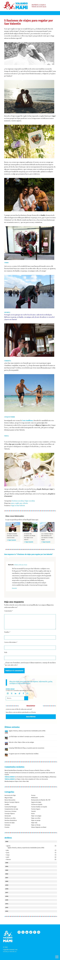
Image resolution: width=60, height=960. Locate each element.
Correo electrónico (10, 642)
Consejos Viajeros (10, 813)
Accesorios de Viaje (10, 795)
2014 (6, 903)
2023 (6, 870)
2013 (6, 907)
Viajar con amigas (36, 816)
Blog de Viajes (9, 797)
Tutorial (33, 811)
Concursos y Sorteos (10, 811)
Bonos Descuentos (10, 800)
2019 (6, 885)
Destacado (8, 816)
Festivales (7, 825)
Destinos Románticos (11, 820)
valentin (25, 503)
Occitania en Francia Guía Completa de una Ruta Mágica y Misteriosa (36, 777)
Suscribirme (31, 717)
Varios (33, 813)
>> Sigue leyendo (11, 540)
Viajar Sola (34, 822)
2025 (6, 862)
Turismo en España (36, 804)
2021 (6, 877)
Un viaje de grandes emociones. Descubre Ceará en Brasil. (12, 535)
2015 (6, 900)
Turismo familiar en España (39, 807)
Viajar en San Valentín (18, 505)
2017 (6, 892)
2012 (6, 911)
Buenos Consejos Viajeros (12, 802)
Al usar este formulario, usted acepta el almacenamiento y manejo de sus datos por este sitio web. (30, 664)
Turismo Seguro (35, 809)
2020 (6, 881)
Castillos (7, 804)
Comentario (8, 611)
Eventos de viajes (10, 822)
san (21, 503)
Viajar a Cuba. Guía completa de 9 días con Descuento (32, 779)
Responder (14, 588)
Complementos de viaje (11, 809)
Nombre (7, 632)
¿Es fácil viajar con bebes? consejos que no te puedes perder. (26, 736)
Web (5, 652)
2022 (6, 874)
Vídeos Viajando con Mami (38, 827)
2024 (6, 866)
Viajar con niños (30, 501)
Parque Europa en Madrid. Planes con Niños (37, 770)
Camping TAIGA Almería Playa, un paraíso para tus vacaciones (26, 748)
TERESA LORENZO (10, 777)
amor (12, 503)
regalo (17, 503)
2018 (6, 889)
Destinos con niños (18, 501)
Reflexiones (34, 797)
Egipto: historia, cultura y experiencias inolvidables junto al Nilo (27, 731)
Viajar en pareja (35, 820)
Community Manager (11, 807)
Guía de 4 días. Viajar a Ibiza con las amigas (21, 742)
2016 (6, 896)
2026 (6, 841)
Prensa (33, 795)
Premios (7, 827)
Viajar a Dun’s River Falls (22, 781)
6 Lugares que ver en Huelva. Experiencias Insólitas (24, 753)
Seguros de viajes (36, 802)
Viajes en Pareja (35, 825)
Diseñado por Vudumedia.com (9, 951)
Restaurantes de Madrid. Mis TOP (40, 800)
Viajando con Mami (15, 6)
